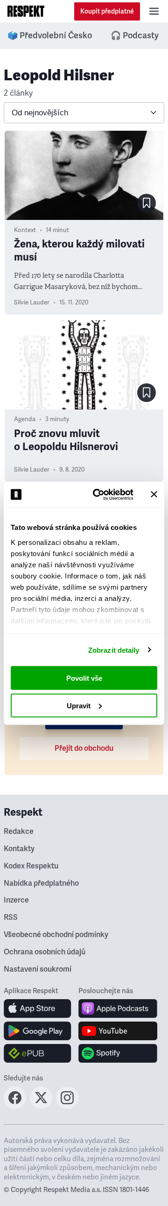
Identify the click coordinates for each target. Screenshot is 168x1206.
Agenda (24, 419)
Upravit (79, 705)
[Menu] (154, 11)
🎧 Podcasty (135, 35)
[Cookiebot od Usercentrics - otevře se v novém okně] (98, 494)
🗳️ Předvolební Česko (49, 35)
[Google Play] (37, 1031)
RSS (11, 917)
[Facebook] (15, 1106)
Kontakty (19, 848)
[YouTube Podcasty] (117, 1031)
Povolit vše (84, 678)
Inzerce (16, 900)
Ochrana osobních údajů (44, 952)
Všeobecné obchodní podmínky (56, 934)
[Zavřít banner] (154, 494)
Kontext (25, 230)
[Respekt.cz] (25, 11)
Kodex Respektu (31, 866)
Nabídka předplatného (41, 883)
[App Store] (37, 1008)
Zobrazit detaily (114, 650)
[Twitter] (41, 1106)
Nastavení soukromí (37, 969)
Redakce (19, 831)
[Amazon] (37, 1053)
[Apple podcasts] (117, 1008)
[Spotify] (117, 1053)
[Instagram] (67, 1106)
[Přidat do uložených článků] (146, 203)
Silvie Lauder (31, 302)
